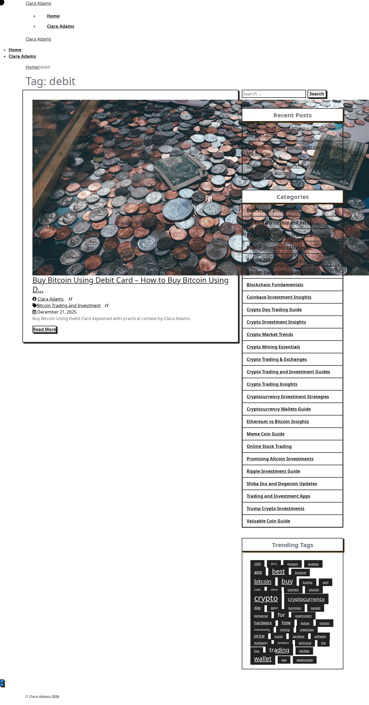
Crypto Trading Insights (272, 384)
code (257, 589)
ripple (278, 636)
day (257, 607)
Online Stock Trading (269, 446)
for (281, 614)
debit (274, 608)
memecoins (262, 629)
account (292, 564)
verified (304, 651)
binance (300, 572)
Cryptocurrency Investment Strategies (288, 397)
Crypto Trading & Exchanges (277, 359)
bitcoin (262, 581)
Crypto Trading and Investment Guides (288, 372)
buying (308, 582)
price (259, 636)
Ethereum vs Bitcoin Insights (278, 421)
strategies (261, 643)
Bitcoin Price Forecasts (271, 260)
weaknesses (305, 660)
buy (287, 581)
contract (293, 589)
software (320, 636)
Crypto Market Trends (270, 334)
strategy (283, 643)
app (258, 572)
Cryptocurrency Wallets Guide (279, 409)
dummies (294, 608)
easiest (315, 608)
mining (285, 629)
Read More (44, 329)
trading (279, 650)
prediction (307, 629)
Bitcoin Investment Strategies (279, 247)
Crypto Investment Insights (276, 322)
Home (32, 67)
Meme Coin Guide (265, 434)
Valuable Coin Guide (268, 521)
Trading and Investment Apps (278, 496)
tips (256, 651)
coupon (314, 589)
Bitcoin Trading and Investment (69, 305)
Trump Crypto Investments (275, 508)
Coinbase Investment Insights (279, 297)
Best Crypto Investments (273, 210)
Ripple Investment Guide (273, 471)
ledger (305, 623)
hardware (263, 622)
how (286, 622)
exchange (261, 616)
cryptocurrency (306, 599)
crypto (266, 598)
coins (274, 589)
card (325, 582)
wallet (262, 658)
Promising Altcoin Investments (280, 459)
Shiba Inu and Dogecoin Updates (282, 484)
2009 (257, 564)
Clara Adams (38, 3)
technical (305, 643)
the (323, 643)
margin (325, 623)
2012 (274, 564)
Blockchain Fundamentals (275, 285)
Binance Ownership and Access (280, 222)
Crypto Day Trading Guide (274, 309)
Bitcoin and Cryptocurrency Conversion (289, 235)
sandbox (298, 636)
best (278, 571)
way (284, 660)
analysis (313, 564)
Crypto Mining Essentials (273, 347)
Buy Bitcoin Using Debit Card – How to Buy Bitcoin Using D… (130, 284)
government (303, 616)
